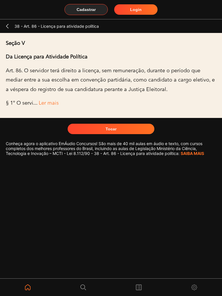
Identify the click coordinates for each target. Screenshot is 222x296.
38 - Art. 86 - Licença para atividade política (56, 26)
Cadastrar (86, 9)
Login (136, 9)
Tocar (111, 129)
